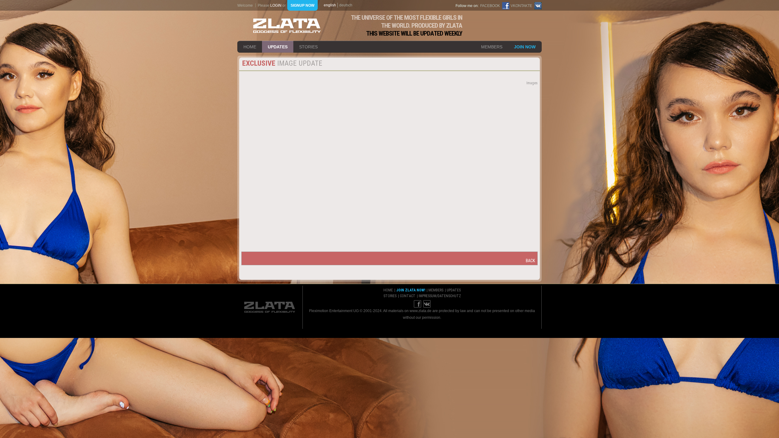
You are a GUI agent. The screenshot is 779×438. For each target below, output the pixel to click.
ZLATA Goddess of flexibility (287, 26)
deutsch (345, 5)
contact (407, 296)
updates (278, 46)
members (491, 46)
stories (308, 46)
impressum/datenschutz (440, 296)
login (275, 5)
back (530, 260)
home (249, 46)
